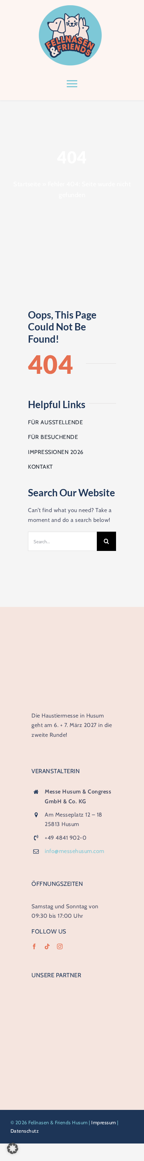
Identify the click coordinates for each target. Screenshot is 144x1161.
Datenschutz (24, 1131)
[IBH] (72, 990)
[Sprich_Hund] (72, 1036)
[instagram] (60, 946)
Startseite (27, 184)
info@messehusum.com (75, 851)
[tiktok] (47, 946)
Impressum (103, 1122)
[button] (12, 1148)
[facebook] (34, 946)
